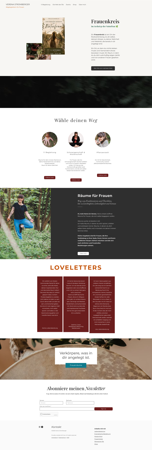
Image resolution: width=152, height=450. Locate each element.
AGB (68, 437)
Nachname (69, 400)
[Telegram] (42, 427)
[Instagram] (40, 427)
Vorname (42, 400)
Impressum (54, 437)
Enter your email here (45, 406)
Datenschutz (62, 437)
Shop (96, 444)
